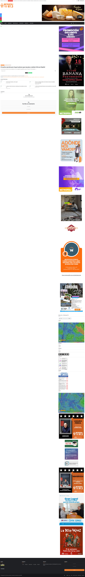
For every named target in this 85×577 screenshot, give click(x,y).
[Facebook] (1, 14)
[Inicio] (7, 5)
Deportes (26, 23)
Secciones (31, 23)
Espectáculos (15, 23)
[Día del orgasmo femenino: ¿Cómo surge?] (3, 82)
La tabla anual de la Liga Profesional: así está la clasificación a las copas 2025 (45, 86)
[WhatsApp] (1, 21)
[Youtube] (1, 19)
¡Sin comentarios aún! (29, 95)
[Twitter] (1, 16)
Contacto (65, 561)
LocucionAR (20, 575)
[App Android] (1, 23)
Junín (5, 23)
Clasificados (79, 575)
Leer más (26, 75)
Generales (9, 23)
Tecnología (21, 23)
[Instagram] (1, 18)
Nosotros (44, 561)
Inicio (2, 23)
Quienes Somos (75, 575)
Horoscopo (66, 369)
